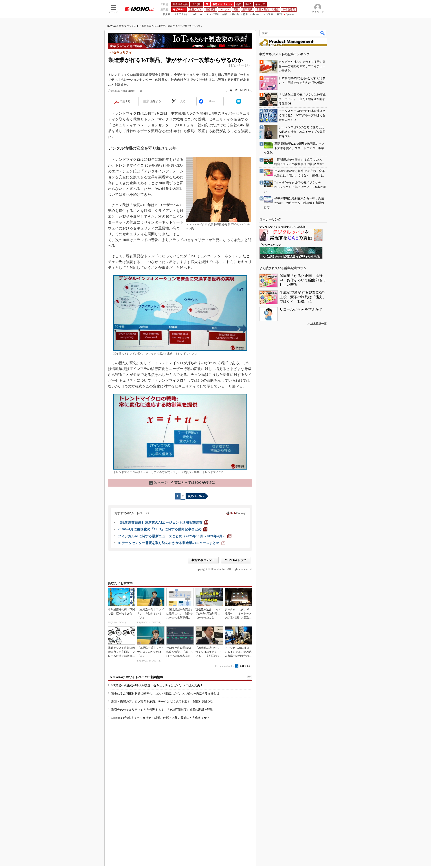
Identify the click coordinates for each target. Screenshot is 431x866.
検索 (322, 33)
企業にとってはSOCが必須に (182, 482)
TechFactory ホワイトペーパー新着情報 (135, 677)
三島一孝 (232, 90)
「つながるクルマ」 (271, 244)
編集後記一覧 (318, 323)
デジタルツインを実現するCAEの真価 (282, 226)
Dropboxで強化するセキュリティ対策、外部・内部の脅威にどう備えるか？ (160, 717)
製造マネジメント (129, 25)
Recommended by (225, 666)
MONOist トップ (235, 560)
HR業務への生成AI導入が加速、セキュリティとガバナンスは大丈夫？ (157, 685)
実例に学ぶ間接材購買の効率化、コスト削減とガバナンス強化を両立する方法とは (165, 693)
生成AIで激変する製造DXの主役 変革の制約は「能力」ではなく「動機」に (302, 297)
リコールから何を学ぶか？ (301, 309)
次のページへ (196, 496)
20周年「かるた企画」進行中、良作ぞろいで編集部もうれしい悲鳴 (302, 280)
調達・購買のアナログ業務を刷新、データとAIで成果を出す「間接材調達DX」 (163, 701)
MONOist (112, 25)
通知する (155, 101)
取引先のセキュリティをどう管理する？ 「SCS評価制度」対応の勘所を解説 (162, 709)
